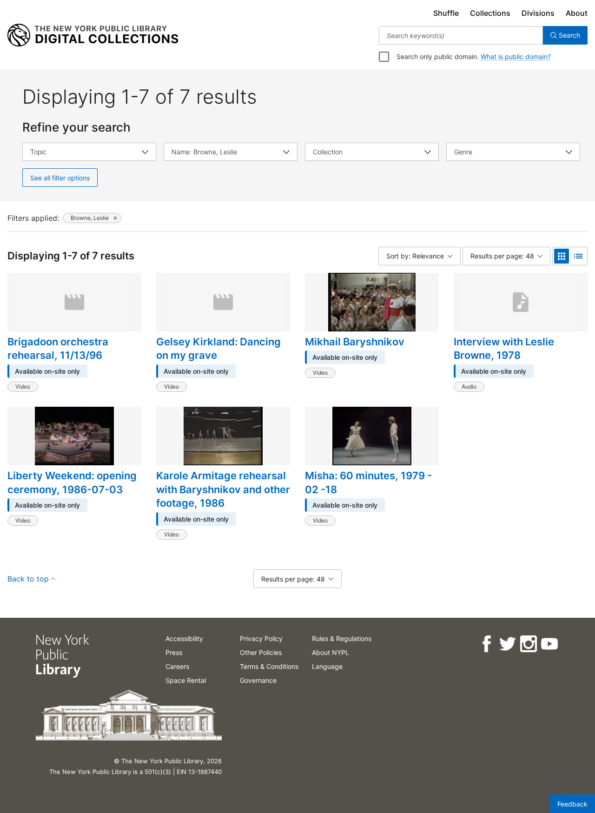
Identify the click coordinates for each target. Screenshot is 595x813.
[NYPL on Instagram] (528, 644)
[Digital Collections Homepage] (92, 35)
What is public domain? (516, 56)
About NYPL (330, 652)
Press (173, 652)
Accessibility (184, 638)
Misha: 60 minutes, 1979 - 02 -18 (368, 482)
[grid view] (561, 256)
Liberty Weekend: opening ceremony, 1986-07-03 (72, 482)
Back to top (28, 578)
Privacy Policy (261, 638)
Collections (490, 13)
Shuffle (446, 13)
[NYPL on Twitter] (507, 644)
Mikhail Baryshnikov (354, 342)
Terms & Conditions (269, 666)
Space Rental (185, 680)
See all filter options (60, 178)
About (577, 13)
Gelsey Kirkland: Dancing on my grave (218, 349)
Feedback (572, 804)
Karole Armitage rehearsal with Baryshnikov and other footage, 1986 (223, 489)
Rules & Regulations (341, 638)
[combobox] (461, 35)
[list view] (578, 256)
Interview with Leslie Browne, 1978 (504, 349)
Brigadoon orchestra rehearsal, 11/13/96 (57, 349)
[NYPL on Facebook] (486, 644)
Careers (177, 666)
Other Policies (261, 652)
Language (327, 666)
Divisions (538, 13)
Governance (258, 680)
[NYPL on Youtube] (549, 644)
